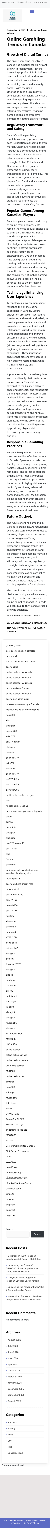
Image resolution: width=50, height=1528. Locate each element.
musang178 (11, 1023)
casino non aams (14, 894)
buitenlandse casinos (16, 1129)
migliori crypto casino (17, 805)
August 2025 (14, 1401)
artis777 (10, 763)
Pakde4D (10, 1140)
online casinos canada (17, 1060)
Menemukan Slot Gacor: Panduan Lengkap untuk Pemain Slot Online (24, 1298)
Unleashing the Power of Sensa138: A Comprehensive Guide (25, 1288)
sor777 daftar (13, 741)
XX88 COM (11, 937)
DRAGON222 (12, 1113)
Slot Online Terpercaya (17, 1151)
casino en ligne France (17, 688)
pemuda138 (12, 905)
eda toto (10, 980)
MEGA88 (10, 1071)
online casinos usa (15, 1076)
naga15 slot (11, 1167)
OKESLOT (11, 1156)
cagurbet (10, 1204)
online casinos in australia (19, 672)
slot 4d (9, 974)
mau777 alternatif (15, 843)
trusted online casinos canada (21, 661)
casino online (12, 656)
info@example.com (24, 2)
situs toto (11, 864)
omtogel (10, 1081)
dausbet (10, 1199)
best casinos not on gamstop (20, 650)
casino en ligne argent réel (19, 884)
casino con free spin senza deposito (24, 811)
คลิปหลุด (10, 1092)
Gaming (11, 1428)
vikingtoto (11, 1012)
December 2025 (16, 1389)
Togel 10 (10, 1006)
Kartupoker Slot (14, 1033)
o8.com (10, 958)
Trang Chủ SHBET (15, 1119)
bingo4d (10, 1194)
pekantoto (11, 827)
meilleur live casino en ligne (20, 795)
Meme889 (11, 1039)
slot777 (9, 816)
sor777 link (11, 900)
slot (8, 720)
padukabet (11, 996)
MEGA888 (11, 1135)
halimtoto (11, 985)
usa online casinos (15, 1065)
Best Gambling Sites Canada (20, 1145)
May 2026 (13, 1358)
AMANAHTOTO (13, 964)
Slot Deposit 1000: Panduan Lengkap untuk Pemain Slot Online (23, 1257)
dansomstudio (13, 889)
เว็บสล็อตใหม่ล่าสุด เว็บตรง (18, 1183)
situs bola (11, 926)
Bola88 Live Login (15, 1124)
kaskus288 (11, 731)
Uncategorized (15, 1453)
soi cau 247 (12, 948)
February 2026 (15, 1376)
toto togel (11, 1001)
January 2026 (15, 1382)
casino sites (12, 667)
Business (12, 1422)
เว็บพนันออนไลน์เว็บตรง (17, 1178)
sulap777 (10, 736)
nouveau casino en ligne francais (22, 704)
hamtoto (10, 752)
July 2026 (13, 1346)
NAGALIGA (11, 1044)
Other (10, 1440)
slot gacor (11, 725)
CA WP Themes (33, 1523)
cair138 (9, 822)
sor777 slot (11, 848)
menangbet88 (13, 878)
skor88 (9, 990)
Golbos (9, 859)
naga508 (10, 715)
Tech (10, 1447)
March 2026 (14, 1370)
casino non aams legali (17, 699)
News (10, 1434)
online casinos (13, 1049)
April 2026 (13, 1364)
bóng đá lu (11, 942)
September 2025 (16, 1395)
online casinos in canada (18, 677)
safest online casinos (16, 1055)
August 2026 (14, 1340)
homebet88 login (14, 1172)
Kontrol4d (11, 932)
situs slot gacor (14, 1188)
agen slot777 (12, 757)
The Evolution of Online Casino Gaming (26, 630)
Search (9, 1229)
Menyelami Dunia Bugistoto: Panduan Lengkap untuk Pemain (22, 1279)
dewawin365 (12, 789)
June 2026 (13, 1352)
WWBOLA (11, 1161)
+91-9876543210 (40, 2)
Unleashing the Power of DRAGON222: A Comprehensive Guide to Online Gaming (22, 1268)
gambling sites (13, 645)
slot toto (10, 768)
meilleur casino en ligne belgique (22, 709)
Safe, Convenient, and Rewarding (27, 622)
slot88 (9, 1108)
